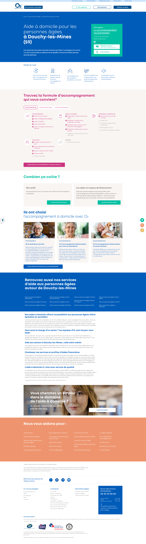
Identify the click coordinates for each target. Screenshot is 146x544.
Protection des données (82, 491)
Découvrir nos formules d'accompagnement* (43, 266)
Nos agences (82, 7)
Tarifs (25, 493)
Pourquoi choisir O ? (29, 491)
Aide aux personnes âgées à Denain (35, 305)
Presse (52, 497)
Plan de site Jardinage (57, 508)
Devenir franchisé (55, 493)
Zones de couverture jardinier (107, 519)
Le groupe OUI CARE (56, 495)
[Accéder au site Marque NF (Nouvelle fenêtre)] (31, 527)
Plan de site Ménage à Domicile (59, 503)
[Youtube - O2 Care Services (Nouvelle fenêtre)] (69, 480)
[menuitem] (81, 7)
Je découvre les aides (109, 202)
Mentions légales (80, 493)
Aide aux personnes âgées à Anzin (59, 302)
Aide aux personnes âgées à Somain (84, 297)
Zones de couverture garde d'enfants (48, 519)
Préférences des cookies (82, 495)
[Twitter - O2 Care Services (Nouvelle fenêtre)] (63, 480)
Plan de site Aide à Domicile (58, 506)
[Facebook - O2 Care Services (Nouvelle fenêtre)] (51, 480)
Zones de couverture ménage (31, 519)
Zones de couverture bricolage (91, 519)
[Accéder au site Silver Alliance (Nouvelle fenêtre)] (69, 527)
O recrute (53, 491)
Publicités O (54, 499)
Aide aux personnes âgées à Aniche (109, 302)
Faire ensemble (30, 107)
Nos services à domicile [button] (33, 7)
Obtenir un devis (122, 7)
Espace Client (128, 1)
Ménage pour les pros (104, 1)
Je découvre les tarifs (59, 202)
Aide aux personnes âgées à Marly (84, 305)
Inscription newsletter (56, 501)
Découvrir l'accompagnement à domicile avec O (44, 164)
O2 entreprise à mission (77, 1)
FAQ (25, 497)
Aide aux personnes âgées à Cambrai (35, 302)
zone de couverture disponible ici (50, 469)
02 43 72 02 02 (46, 471)
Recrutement (102, 7)
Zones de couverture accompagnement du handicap (70, 519)
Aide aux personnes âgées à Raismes (60, 305)
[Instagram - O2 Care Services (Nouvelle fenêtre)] (57, 480)
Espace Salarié (117, 1)
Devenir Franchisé (91, 1)
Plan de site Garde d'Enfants (58, 505)
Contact (26, 499)
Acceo (107, 510)
